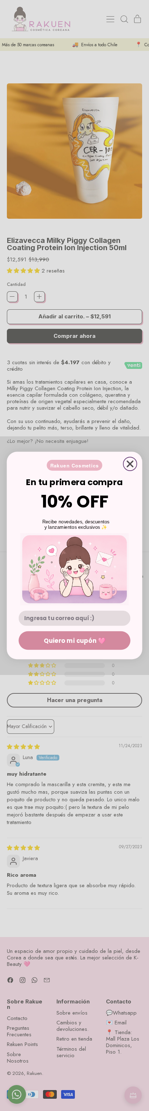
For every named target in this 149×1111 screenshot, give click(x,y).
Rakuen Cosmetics (74, 465)
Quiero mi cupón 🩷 (74, 640)
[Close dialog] (130, 463)
